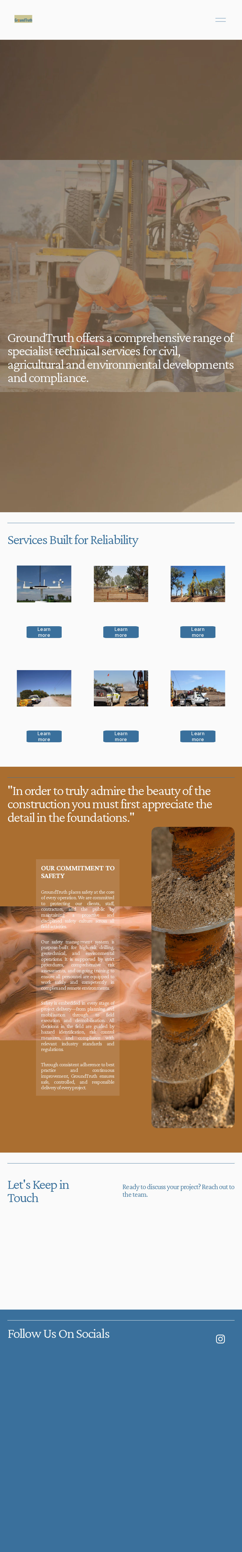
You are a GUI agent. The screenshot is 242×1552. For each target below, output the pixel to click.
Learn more (44, 632)
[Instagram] (220, 1339)
